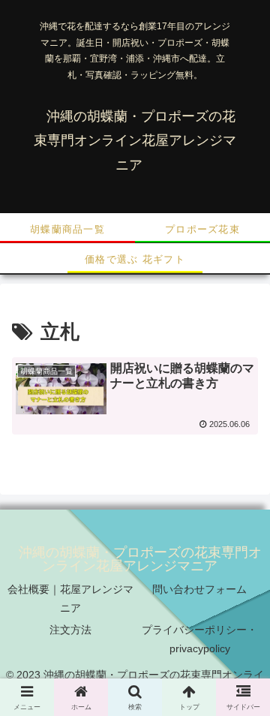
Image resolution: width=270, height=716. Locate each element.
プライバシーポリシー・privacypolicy (199, 639)
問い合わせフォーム (199, 589)
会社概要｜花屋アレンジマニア (71, 598)
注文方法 (71, 630)
